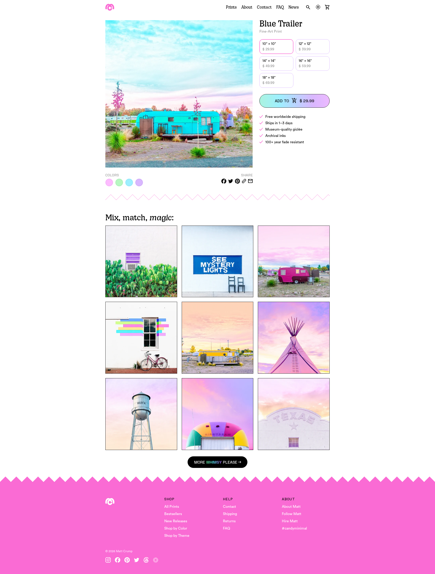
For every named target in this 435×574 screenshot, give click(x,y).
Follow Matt (291, 514)
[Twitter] (136, 560)
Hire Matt (290, 521)
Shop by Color (175, 528)
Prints (231, 7)
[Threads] (146, 560)
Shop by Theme (176, 536)
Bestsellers (173, 514)
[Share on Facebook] (223, 181)
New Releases (175, 521)
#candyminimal (294, 528)
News (293, 7)
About (246, 7)
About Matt (291, 506)
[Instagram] (108, 560)
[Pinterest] (127, 560)
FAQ (280, 7)
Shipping (230, 514)
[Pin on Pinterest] (237, 181)
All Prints (171, 506)
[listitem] (109, 182)
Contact (264, 7)
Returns (229, 521)
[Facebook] (117, 560)
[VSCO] (155, 560)
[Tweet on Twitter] (230, 181)
